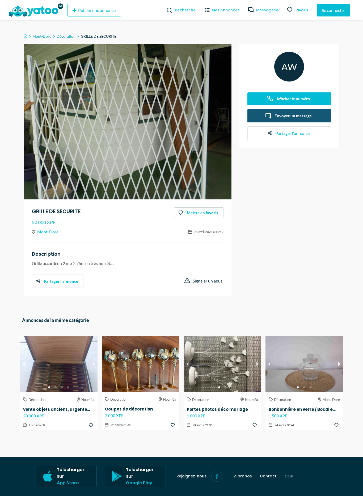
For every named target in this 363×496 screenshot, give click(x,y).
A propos (243, 476)
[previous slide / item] (23, 364)
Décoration (66, 36)
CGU (289, 476)
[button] (49, 387)
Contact (268, 476)
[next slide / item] (94, 364)
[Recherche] (167, 10)
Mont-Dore (41, 36)
